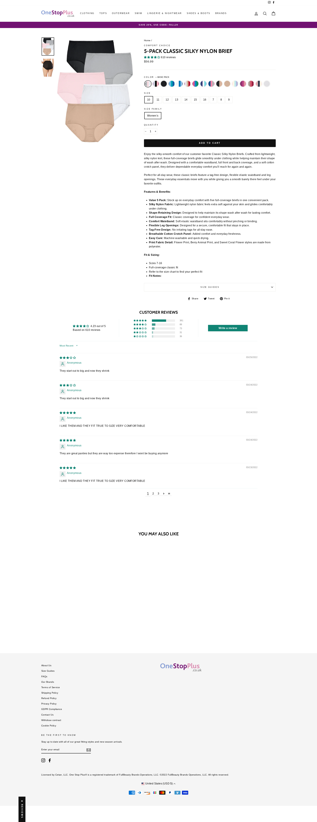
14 (186, 99)
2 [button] (153, 493)
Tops (103, 13)
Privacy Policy (49, 703)
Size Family (153, 109)
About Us (46, 665)
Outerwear (121, 13)
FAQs (44, 676)
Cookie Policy (48, 725)
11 (158, 99)
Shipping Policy (49, 693)
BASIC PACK (148, 84)
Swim (138, 13)
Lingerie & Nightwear (164, 13)
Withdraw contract (51, 720)
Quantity (151, 125)
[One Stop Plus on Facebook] (50, 760)
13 (176, 99)
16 (204, 99)
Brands (221, 13)
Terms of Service (50, 687)
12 (167, 99)
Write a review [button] (228, 328)
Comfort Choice (157, 45)
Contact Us (47, 715)
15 (195, 99)
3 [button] (158, 493)
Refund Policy (48, 698)
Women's (152, 115)
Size (147, 93)
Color (156, 77)
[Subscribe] (89, 750)
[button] (152, 57)
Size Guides (209, 287)
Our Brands (47, 682)
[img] (68, 357)
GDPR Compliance (51, 709)
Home (147, 40)
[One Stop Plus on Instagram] (43, 760)
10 (148, 99)
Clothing (87, 13)
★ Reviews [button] (22, 809)
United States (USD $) (158, 783)
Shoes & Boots (198, 13)
